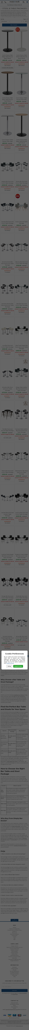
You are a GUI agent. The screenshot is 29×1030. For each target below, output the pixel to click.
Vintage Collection (14, 946)
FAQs (14, 939)
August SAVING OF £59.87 (21, 601)
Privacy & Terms (10, 663)
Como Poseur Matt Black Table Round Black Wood (7, 56)
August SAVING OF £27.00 (21, 62)
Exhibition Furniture (14, 950)
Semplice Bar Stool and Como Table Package (7, 389)
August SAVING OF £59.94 (7, 519)
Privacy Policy (14, 935)
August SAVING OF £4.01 (22, 641)
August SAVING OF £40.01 (7, 268)
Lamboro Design (14, 968)
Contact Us (14, 931)
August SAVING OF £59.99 (21, 186)
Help (14, 938)
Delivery (14, 927)
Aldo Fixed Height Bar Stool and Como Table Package (21, 347)
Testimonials (14, 975)
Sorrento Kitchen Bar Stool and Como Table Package (7, 305)
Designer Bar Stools (14, 960)
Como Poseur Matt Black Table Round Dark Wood (7, 99)
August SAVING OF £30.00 (21, 227)
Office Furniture (14, 951)
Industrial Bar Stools (14, 955)
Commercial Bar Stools (14, 948)
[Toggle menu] (2, 2)
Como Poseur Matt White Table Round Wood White (21, 56)
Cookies (14, 936)
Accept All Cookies (18, 666)
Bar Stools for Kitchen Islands (14, 956)
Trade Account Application (14, 928)
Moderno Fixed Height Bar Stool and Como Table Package (21, 556)
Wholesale (14, 967)
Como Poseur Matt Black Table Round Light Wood (21, 141)
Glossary (14, 969)
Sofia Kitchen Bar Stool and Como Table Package (21, 472)
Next (26, 21)
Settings (9, 666)
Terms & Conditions (23, 993)
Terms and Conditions (14, 934)
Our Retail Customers (14, 972)
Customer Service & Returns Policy (14, 930)
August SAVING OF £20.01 (7, 350)
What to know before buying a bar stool (14, 947)
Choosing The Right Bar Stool (15, 959)
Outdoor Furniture (14, 952)
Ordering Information (14, 973)
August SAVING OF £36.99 (21, 103)
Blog (14, 976)
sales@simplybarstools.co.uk (11, 1009)
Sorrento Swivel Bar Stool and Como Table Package (7, 263)
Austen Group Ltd (19, 1025)
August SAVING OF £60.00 (7, 186)
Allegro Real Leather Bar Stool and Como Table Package (21, 389)
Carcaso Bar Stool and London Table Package (7, 514)
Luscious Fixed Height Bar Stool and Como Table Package (7, 556)
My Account (14, 932)
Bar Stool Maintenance (14, 971)
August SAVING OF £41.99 (7, 62)
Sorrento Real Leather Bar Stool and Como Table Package (21, 430)
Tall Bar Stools (14, 953)
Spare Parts (14, 958)
